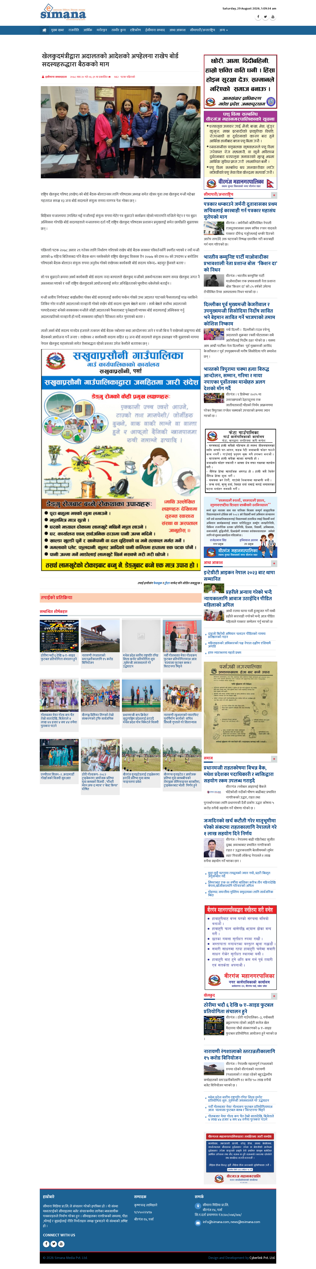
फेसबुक (157, 583)
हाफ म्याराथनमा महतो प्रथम (224, 653)
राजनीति (74, 30)
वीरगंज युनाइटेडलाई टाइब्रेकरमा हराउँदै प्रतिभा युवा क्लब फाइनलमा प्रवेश (141, 778)
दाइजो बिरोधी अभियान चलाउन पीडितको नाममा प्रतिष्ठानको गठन (236, 635)
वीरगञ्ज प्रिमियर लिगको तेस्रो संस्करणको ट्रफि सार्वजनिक (98, 716)
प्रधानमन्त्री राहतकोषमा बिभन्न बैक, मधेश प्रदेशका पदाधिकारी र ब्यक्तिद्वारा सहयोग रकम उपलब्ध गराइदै (239, 774)
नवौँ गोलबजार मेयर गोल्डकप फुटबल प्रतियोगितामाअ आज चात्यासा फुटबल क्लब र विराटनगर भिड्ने (180, 661)
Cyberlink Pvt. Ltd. (262, 1258)
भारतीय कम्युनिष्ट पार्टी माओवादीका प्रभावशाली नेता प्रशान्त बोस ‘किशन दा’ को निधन (240, 263)
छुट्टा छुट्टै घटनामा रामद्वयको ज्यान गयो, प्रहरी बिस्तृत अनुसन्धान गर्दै (239, 874)
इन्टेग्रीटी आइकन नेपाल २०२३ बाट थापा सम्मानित (239, 576)
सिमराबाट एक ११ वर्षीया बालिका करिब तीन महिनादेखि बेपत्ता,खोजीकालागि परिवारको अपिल (242, 884)
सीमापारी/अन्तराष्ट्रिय (202, 30)
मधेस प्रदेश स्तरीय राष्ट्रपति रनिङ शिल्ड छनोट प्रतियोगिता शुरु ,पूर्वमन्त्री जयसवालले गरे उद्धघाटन (140, 661)
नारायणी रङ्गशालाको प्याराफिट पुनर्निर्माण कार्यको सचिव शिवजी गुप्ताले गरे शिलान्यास (181, 718)
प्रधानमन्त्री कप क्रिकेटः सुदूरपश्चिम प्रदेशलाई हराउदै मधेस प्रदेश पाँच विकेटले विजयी (141, 718)
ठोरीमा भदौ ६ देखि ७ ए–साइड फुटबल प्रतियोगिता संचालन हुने (59, 657)
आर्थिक (87, 30)
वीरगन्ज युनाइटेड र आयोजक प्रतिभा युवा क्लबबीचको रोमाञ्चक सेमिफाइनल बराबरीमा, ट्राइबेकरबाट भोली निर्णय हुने (182, 780)
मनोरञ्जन (102, 30)
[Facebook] (258, 17)
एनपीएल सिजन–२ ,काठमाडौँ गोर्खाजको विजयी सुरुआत (57, 776)
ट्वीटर (167, 583)
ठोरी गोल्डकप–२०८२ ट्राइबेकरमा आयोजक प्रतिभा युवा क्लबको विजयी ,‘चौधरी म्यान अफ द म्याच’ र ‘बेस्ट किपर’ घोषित (100, 782)
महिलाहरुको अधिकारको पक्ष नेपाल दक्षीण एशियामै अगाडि (239, 644)
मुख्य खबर (57, 30)
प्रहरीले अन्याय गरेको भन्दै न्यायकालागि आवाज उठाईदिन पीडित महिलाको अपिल (238, 598)
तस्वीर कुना (119, 30)
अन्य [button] (222, 30)
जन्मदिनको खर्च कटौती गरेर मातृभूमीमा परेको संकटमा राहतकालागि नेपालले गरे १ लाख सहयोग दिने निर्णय (240, 827)
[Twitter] (265, 17)
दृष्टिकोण (135, 30)
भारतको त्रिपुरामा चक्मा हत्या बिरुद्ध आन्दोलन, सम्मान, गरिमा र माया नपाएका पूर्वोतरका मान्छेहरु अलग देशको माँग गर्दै (236, 379)
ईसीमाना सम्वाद (155, 30)
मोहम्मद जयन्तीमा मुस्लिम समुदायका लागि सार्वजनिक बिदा (240, 893)
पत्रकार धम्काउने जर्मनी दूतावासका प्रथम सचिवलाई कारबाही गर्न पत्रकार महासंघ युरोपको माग (240, 210)
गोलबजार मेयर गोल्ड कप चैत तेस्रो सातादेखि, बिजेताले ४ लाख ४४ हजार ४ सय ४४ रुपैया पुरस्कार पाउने (59, 720)
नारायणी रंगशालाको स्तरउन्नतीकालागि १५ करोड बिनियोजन (97, 659)
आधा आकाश (177, 30)
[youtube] (273, 17)
